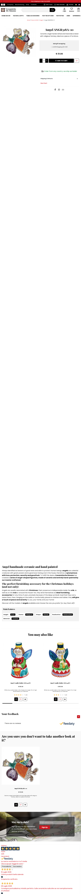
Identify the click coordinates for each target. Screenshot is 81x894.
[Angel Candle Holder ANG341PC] (60, 660)
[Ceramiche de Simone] (8, 10)
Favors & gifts (18, 15)
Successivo (17, 866)
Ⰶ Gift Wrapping (60, 47)
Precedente (6, 866)
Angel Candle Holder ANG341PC (60, 683)
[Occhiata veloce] (25, 699)
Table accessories (32, 15)
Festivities (60, 15)
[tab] (6, 15)
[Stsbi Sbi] (2, 5)
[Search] (52, 10)
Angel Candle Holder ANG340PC (20, 683)
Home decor (6, 15)
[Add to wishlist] (76, 61)
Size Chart (43, 83)
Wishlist (71, 11)
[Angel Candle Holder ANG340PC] (21, 660)
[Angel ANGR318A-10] (19, 40)
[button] (2, 1)
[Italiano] (76, 5)
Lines (68, 15)
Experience (76, 15)
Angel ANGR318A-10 (20, 788)
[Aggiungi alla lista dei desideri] (20, 699)
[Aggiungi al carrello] (16, 699)
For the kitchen (48, 15)
